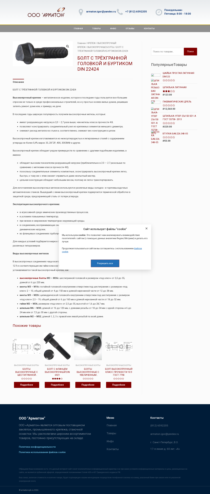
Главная (78, 28)
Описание (18, 82)
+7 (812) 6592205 (136, 11)
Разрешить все (105, 263)
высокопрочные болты (33, 278)
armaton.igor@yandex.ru (101, 11)
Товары (96, 28)
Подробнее (26, 384)
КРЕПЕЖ (91, 43)
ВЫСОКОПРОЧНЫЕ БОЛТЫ (100, 47)
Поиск (190, 51)
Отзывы (130, 28)
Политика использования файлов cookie (42, 452)
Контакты (149, 28)
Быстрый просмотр (26, 361)
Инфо (113, 28)
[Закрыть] (146, 228)
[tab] (18, 82)
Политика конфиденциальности (37, 446)
